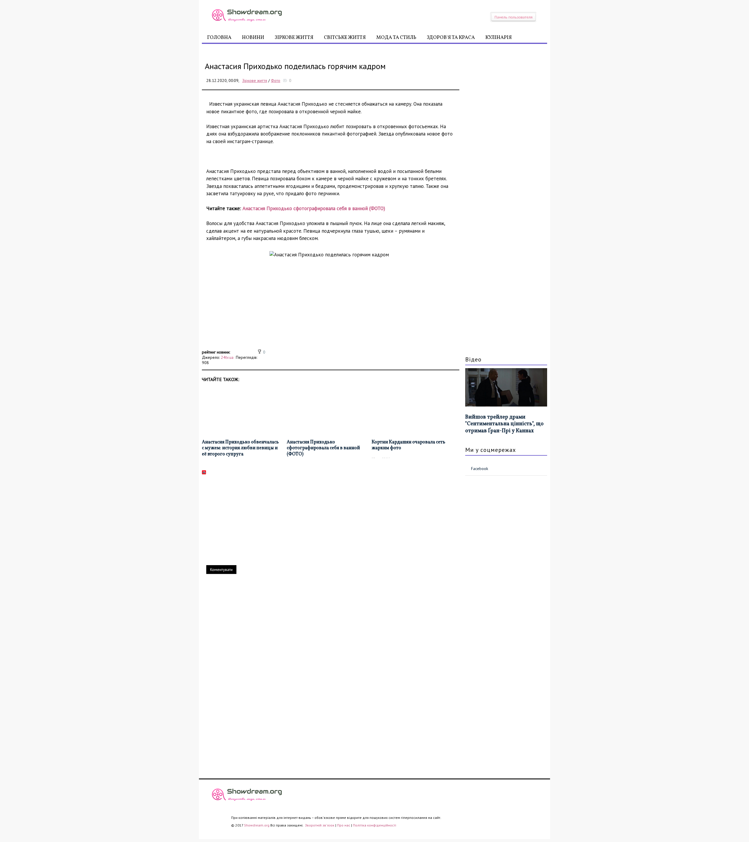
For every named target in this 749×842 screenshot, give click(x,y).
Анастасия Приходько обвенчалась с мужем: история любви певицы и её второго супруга (240, 448)
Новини (253, 37)
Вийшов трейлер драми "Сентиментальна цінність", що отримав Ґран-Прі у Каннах (504, 424)
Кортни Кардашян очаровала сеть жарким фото (408, 445)
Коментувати (221, 569)
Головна (219, 37)
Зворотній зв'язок (320, 825)
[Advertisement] (330, 307)
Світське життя (345, 37)
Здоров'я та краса (451, 37)
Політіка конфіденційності (374, 825)
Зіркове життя (294, 37)
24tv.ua (227, 357)
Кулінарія (498, 37)
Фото (275, 80)
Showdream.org (256, 825)
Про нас (343, 825)
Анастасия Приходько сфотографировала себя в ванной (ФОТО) (314, 208)
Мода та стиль (396, 37)
